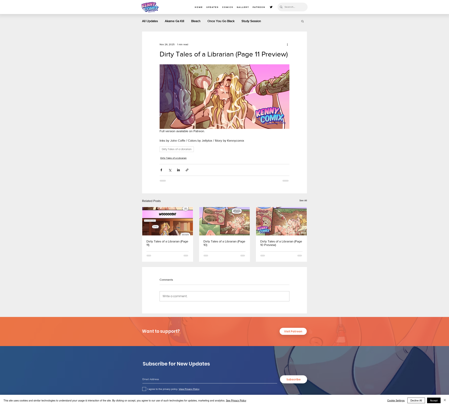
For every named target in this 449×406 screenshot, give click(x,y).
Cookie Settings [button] (396, 400)
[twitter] (271, 7)
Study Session (251, 21)
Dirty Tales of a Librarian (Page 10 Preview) (281, 243)
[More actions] (287, 44)
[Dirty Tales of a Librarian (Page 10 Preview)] (281, 221)
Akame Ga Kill (174, 21)
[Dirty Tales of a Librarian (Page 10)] (224, 221)
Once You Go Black (220, 21)
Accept (434, 400)
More (271, 21)
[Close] (445, 400)
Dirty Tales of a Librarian (177, 149)
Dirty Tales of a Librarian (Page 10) (224, 243)
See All (303, 200)
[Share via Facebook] (161, 170)
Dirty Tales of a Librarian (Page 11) (167, 243)
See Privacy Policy (236, 400)
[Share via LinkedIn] (178, 170)
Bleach (195, 21)
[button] (302, 21)
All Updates (150, 21)
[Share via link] (187, 170)
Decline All (416, 400)
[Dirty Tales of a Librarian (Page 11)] (167, 221)
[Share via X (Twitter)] (170, 170)
